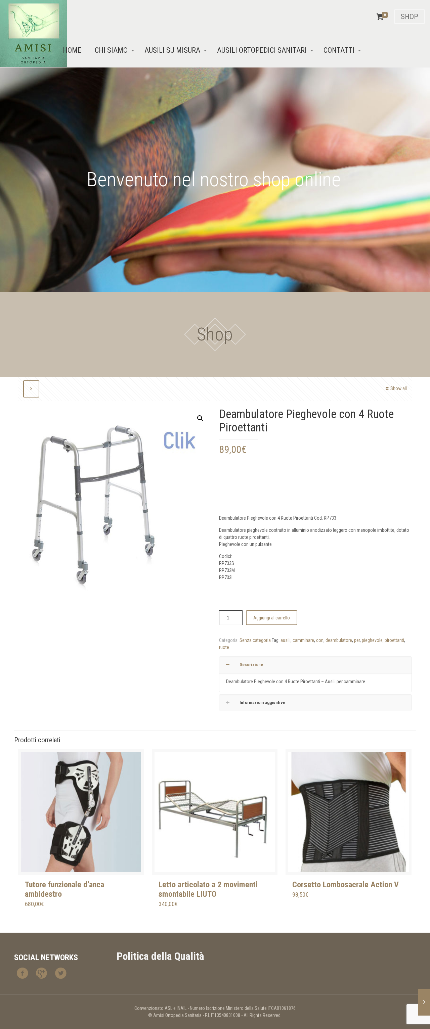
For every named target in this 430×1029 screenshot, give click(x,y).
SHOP (409, 16)
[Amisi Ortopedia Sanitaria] (33, 33)
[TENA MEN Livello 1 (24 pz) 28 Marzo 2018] (424, 1002)
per (357, 640)
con (320, 640)
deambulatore (339, 640)
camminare (303, 640)
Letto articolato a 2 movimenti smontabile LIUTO (208, 889)
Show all (398, 388)
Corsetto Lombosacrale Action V (345, 884)
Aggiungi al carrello (271, 617)
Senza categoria (255, 640)
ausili (286, 640)
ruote (224, 647)
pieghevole (372, 640)
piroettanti (394, 640)
